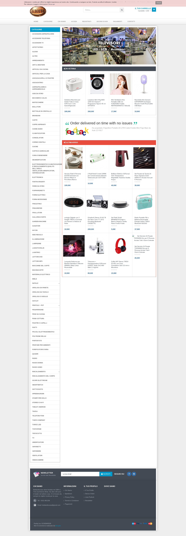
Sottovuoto (37, 389)
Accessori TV (37, 43)
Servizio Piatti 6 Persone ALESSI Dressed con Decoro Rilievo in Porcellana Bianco (72, 176)
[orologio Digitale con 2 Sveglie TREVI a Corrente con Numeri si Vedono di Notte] (74, 202)
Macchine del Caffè (40, 265)
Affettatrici (37, 47)
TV (33, 438)
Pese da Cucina (38, 314)
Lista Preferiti (89, 497)
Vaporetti (36, 447)
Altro (34, 56)
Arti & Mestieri (38, 65)
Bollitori (36, 107)
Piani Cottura (38, 318)
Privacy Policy (69, 497)
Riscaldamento (39, 371)
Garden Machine (39, 221)
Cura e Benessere (39, 155)
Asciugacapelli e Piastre (43, 78)
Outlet (35, 301)
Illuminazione (38, 239)
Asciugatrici (37, 82)
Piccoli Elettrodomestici (43, 332)
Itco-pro (58, 526)
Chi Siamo (68, 490)
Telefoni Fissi (38, 416)
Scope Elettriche (39, 380)
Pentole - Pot (38, 305)
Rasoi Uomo (37, 367)
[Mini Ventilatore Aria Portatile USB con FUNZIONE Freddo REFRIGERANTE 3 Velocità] (120, 84)
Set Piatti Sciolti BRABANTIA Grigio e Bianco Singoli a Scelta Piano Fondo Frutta (119, 220)
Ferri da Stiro (38, 186)
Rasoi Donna (37, 363)
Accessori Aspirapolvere (43, 34)
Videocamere (37, 460)
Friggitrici (37, 204)
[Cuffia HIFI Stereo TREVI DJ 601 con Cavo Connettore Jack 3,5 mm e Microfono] (120, 246)
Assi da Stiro (37, 93)
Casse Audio (37, 129)
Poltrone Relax (39, 336)
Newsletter (88, 500)
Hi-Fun (34, 230)
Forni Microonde (39, 199)
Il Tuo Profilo (89, 490)
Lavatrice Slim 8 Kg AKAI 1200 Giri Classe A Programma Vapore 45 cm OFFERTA (97, 102)
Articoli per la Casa (41, 74)
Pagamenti (68, 504)
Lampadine (36, 243)
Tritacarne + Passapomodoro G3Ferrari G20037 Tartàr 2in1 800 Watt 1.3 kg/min (97, 264)
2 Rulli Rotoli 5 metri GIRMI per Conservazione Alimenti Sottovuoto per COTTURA (97, 175)
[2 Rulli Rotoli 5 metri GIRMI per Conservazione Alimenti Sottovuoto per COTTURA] (97, 158)
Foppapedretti (38, 190)
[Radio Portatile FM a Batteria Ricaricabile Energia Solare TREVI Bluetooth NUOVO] (144, 202)
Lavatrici (36, 252)
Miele (34, 279)
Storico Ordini (89, 494)
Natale (35, 283)
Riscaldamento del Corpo (43, 376)
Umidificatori (38, 442)
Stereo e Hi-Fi (38, 402)
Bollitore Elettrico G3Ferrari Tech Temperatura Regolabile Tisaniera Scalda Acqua (120, 176)
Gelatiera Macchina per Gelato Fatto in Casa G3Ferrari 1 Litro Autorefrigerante (72, 102)
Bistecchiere (37, 102)
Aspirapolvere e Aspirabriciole (39, 88)
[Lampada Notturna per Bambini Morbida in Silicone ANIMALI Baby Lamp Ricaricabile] (74, 246)
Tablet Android (39, 407)
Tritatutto (37, 433)
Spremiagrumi (38, 394)
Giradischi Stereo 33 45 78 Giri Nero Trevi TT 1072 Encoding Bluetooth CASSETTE (97, 220)
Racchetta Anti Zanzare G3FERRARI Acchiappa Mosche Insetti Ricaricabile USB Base (144, 102)
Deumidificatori (39, 160)
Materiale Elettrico (41, 274)
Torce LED (36, 424)
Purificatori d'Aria (40, 349)
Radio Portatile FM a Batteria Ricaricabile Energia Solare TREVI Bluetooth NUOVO (142, 220)
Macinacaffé (37, 270)
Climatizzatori (38, 133)
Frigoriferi (37, 208)
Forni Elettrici (38, 195)
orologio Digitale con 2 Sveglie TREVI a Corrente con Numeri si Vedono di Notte (73, 220)
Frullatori (37, 212)
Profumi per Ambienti (41, 345)
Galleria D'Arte (39, 217)
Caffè (34, 120)
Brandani (36, 115)
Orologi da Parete (40, 287)
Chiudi (159, 3)
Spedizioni (68, 494)
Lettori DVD (37, 257)
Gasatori (36, 226)
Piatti (34, 327)
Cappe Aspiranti (39, 124)
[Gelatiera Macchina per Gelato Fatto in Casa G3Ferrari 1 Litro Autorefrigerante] (74, 84)
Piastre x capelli (39, 323)
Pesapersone (37, 310)
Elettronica (37, 177)
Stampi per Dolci (39, 398)
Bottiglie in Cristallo (41, 111)
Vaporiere (36, 451)
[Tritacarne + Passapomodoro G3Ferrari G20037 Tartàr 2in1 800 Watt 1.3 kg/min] (97, 246)
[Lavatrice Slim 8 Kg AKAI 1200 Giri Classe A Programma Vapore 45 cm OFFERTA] (97, 84)
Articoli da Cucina (40, 69)
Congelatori (37, 138)
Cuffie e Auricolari (40, 151)
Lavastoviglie (38, 248)
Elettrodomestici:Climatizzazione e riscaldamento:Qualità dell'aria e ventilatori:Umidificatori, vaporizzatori (46, 168)
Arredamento (38, 60)
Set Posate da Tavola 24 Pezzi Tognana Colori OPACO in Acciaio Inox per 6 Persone (144, 176)
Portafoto (37, 340)
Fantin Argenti (38, 182)
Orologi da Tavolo (40, 292)
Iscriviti (106, 474)
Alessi (35, 51)
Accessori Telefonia (41, 38)
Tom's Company (38, 420)
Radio (34, 358)
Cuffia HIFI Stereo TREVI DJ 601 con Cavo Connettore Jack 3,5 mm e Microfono (120, 264)
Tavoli (35, 411)
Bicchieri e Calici (39, 98)
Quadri (35, 354)
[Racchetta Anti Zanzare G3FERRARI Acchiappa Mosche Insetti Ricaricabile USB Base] (144, 84)
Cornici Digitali (39, 142)
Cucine (35, 146)
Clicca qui (51, 4)
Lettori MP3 (37, 261)
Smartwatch (37, 385)
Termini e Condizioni (72, 500)
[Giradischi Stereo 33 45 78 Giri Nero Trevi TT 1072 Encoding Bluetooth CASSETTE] (97, 202)
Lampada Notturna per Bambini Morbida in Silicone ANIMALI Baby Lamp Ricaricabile (73, 264)
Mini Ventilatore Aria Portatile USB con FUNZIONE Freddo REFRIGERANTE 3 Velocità (120, 102)
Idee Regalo (37, 235)
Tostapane (36, 429)
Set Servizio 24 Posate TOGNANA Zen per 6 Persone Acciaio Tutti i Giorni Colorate (142, 249)
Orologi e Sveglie (40, 296)
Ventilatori (37, 455)
